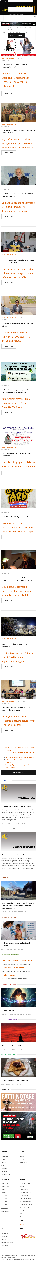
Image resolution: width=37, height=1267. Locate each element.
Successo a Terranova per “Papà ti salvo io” (20, 757)
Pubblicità (4, 1245)
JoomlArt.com (12, 1257)
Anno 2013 (4, 1199)
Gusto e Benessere (26, 1205)
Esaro (3, 1159)
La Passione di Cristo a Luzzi (13, 967)
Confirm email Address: (15, 15)
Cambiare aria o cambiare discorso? (16, 806)
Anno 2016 (4, 1189)
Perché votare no (8, 975)
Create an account (16, 35)
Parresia (22, 1186)
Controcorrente (25, 1183)
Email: (9, 5)
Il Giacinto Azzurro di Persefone (26, 1215)
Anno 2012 (4, 1202)
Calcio (22, 1156)
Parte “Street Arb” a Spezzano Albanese (17, 517)
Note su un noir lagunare (11, 1045)
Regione (4, 1171)
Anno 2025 (5, 1183)
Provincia (4, 1168)
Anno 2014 (4, 1196)
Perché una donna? (9, 1010)
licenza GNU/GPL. (30, 1259)
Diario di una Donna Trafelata (26, 1209)
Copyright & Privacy (7, 1242)
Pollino (3, 1162)
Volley (22, 1159)
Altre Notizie (5, 1174)
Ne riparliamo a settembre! (12, 855)
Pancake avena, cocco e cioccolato (15, 1080)
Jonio (3, 1165)
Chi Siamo (4, 1236)
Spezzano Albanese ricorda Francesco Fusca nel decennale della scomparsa (16, 579)
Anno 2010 (4, 1208)
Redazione (4, 1233)
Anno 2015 (4, 1193)
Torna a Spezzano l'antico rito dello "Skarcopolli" (16, 454)
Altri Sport (23, 1162)
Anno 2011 (4, 1205)
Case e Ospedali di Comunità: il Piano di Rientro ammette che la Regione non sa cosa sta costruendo (17, 905)
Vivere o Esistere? (25, 1202)
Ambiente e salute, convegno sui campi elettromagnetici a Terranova (17, 391)
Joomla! (3, 1259)
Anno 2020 (5, 1186)
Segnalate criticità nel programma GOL (17, 960)
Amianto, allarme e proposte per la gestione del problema (15, 708)
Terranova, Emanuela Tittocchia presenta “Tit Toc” (14, 65)
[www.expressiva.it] (27, 1236)
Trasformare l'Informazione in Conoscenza (25, 1192)
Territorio (4, 1156)
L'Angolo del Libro (26, 1198)
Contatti (4, 1239)
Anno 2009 (5, 1211)
